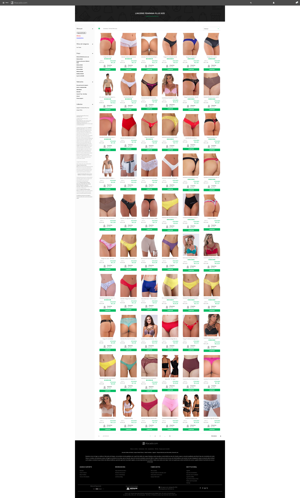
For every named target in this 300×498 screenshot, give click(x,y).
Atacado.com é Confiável (192, 474)
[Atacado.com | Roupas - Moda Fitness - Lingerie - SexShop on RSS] (208, 488)
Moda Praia (88, 131)
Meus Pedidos (83, 474)
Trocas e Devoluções (84, 476)
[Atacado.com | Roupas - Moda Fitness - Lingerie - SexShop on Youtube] (205, 488)
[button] (107, 59)
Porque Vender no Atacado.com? (158, 472)
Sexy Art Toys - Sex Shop (82, 94)
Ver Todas (79, 47)
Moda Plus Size (84, 183)
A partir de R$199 (80, 75)
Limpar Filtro (79, 110)
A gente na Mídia (190, 476)
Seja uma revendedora (191, 472)
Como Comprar (83, 472)
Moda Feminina (80, 134)
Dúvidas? (82, 470)
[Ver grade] (99, 28)
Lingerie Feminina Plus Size (83, 107)
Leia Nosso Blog (119, 476)
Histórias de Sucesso (120, 472)
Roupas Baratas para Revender (164, 452)
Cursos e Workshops (120, 474)
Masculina (86, 134)
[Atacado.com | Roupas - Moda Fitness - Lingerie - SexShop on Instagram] (203, 488)
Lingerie (154, 452)
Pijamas (82, 185)
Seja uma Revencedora (120, 470)
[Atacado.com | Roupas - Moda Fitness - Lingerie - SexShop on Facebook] (201, 488)
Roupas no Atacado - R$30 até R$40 (83, 62)
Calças (82, 186)
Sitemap (188, 483)
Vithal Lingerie (80, 98)
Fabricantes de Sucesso (156, 474)
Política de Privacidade (191, 480)
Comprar (107, 69)
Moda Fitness (83, 131)
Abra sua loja (154, 470)
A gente (188, 470)
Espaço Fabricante (155, 476)
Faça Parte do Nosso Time (192, 478)
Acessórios (86, 186)
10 (169, 436)
